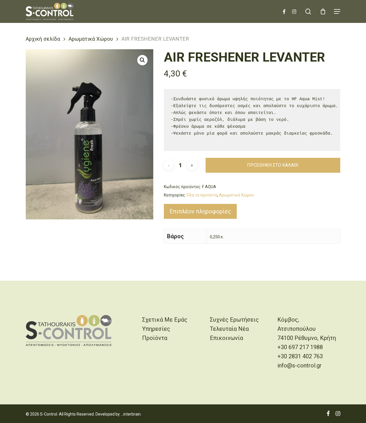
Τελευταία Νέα (229, 328)
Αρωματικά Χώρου (91, 39)
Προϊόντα (154, 338)
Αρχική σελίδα (43, 39)
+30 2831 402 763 (300, 356)
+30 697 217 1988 (300, 347)
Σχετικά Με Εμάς (164, 319)
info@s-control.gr (299, 365)
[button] (337, 11)
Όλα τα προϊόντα (202, 195)
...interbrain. (131, 414)
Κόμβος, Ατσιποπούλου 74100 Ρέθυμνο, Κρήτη (306, 328)
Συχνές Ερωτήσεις (234, 319)
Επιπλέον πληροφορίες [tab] (200, 211)
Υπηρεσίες (156, 328)
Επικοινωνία (226, 338)
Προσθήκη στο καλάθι (273, 165)
